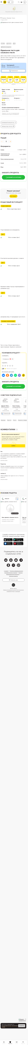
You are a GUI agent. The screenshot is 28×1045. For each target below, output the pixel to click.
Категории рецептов (13, 576)
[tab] (4, 1042)
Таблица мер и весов (7, 126)
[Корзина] (21, 2)
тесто (14, 420)
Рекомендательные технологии (12, 574)
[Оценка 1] (3, 366)
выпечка (3, 420)
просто (9, 420)
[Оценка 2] (5, 366)
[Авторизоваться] (24, 2)
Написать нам (14, 580)
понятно (21, 1025)
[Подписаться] (17, 498)
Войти (13, 445)
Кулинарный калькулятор (8, 122)
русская (4, 104)
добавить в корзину (14, 177)
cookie (3, 1027)
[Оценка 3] (7, 366)
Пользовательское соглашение (10, 572)
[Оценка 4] (10, 366)
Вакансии (21, 572)
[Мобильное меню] (1, 2)
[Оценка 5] (12, 366)
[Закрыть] (25, 1019)
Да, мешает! (13, 196)
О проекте (6, 571)
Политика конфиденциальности (16, 571)
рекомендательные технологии (9, 1025)
